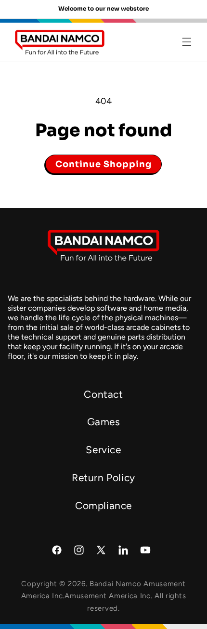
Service (103, 450)
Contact (103, 394)
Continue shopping (103, 164)
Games (103, 422)
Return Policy (103, 478)
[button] (186, 41)
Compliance (103, 505)
